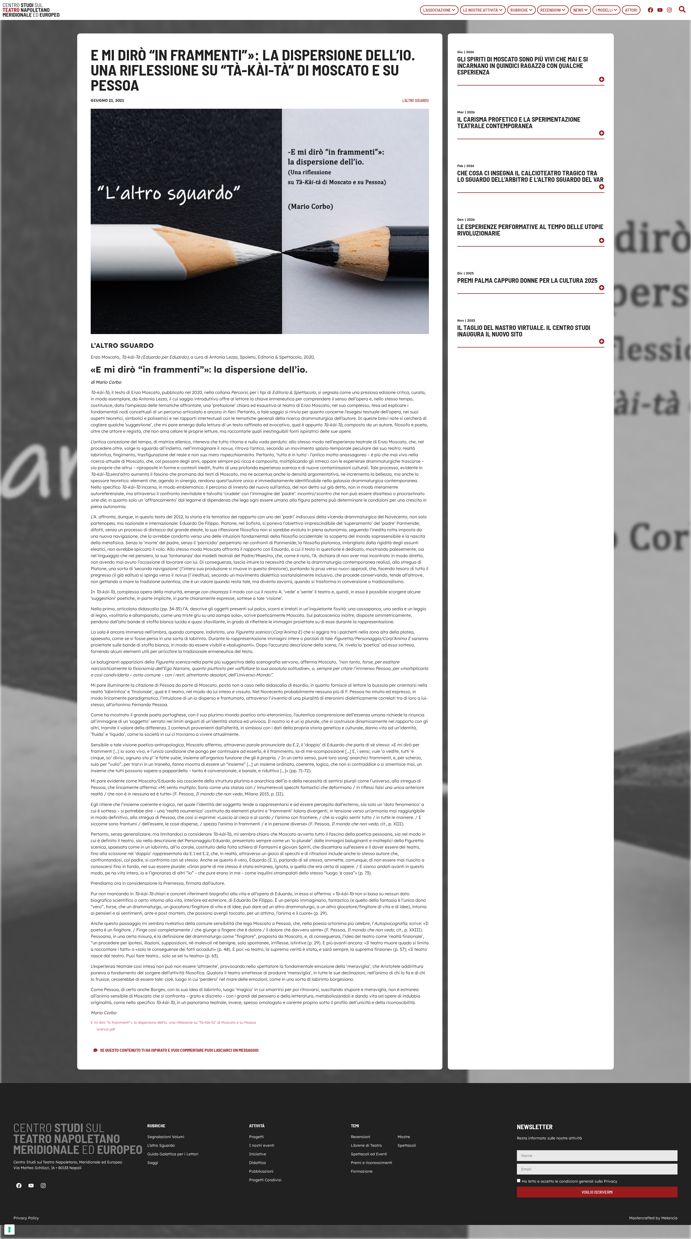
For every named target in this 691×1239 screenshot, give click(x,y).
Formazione (361, 1171)
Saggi (152, 1162)
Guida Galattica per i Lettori (172, 1154)
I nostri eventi (261, 1145)
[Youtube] (660, 10)
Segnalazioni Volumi (165, 1136)
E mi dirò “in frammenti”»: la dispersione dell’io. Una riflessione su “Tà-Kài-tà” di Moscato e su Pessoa (173, 1022)
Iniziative (257, 1154)
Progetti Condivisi (265, 1179)
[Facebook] (650, 10)
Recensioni (360, 1136)
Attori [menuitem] (631, 9)
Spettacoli (407, 1145)
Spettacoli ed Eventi (369, 1154)
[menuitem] (439, 10)
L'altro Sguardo (415, 100)
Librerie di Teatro (366, 1145)
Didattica (257, 1162)
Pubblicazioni (261, 1171)
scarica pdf (106, 1029)
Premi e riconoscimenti (371, 1162)
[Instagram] (669, 10)
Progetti (256, 1136)
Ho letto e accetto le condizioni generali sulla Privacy (569, 1181)
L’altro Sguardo (161, 1145)
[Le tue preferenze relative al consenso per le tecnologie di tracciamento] (9, 1229)
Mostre (404, 1136)
